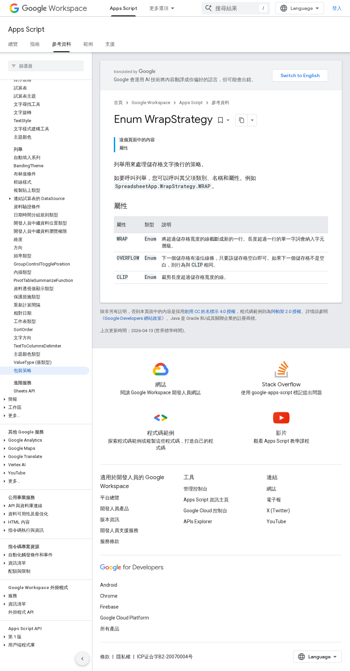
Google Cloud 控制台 (205, 510)
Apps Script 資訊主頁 (206, 499)
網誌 (271, 488)
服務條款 (109, 541)
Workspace (68, 8)
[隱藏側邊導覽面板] (82, 659)
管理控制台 (195, 488)
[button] (44, 199)
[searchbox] (46, 65)
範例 (88, 44)
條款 (105, 656)
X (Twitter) (278, 510)
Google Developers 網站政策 (133, 318)
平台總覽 (109, 497)
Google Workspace (151, 102)
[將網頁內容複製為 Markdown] (241, 120)
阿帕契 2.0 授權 (286, 311)
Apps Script (123, 8)
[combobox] (236, 8)
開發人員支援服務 (119, 530)
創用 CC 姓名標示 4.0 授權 (210, 311)
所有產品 (109, 628)
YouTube (276, 521)
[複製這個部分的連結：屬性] (134, 206)
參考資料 (61, 44)
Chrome (109, 596)
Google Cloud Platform (124, 617)
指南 (35, 44)
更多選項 (159, 8)
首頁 (118, 102)
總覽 (13, 44)
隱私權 (123, 656)
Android (108, 585)
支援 (110, 44)
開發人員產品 (114, 508)
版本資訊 (109, 519)
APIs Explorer (198, 521)
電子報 (274, 499)
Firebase (109, 607)
